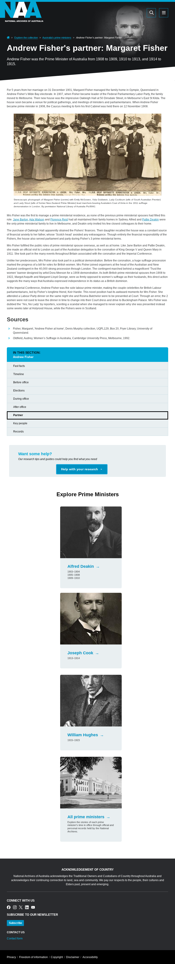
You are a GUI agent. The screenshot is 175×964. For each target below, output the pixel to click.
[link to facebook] (8, 907)
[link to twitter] (21, 907)
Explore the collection (26, 37)
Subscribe (15, 923)
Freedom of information (33, 957)
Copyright (57, 957)
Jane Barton (20, 219)
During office (21, 398)
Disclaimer (72, 957)
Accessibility (90, 957)
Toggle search (151, 12)
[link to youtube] (33, 907)
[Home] (21, 19)
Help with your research (79, 469)
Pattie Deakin (150, 219)
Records (18, 431)
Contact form (15, 938)
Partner (18, 415)
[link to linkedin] (27, 907)
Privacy (11, 957)
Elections (19, 390)
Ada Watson (36, 219)
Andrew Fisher (23, 357)
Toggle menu (163, 12)
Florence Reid (59, 219)
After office (19, 407)
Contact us (16, 932)
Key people (20, 423)
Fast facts (19, 366)
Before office (21, 382)
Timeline (18, 374)
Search (130, 12)
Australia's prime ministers (56, 37)
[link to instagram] (15, 907)
